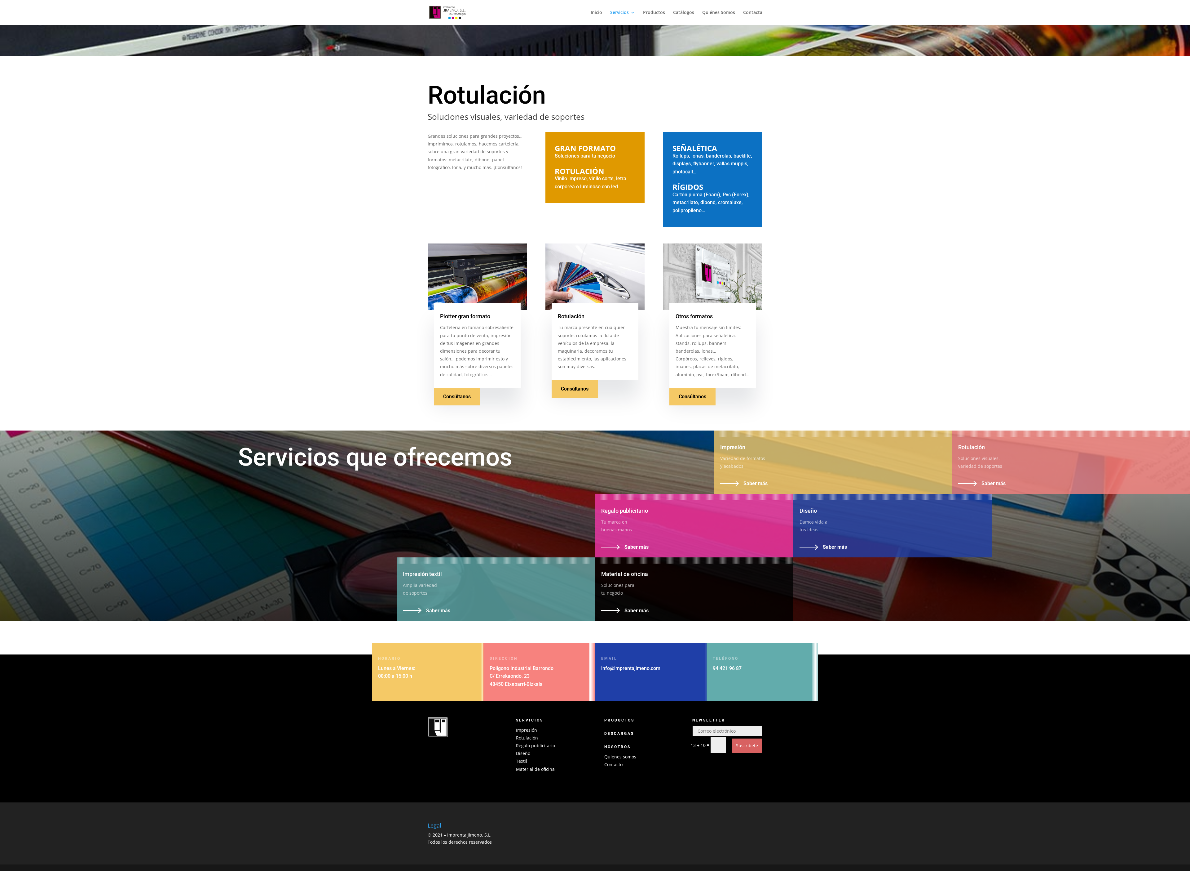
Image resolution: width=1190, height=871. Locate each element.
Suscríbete (747, 745)
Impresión (526, 730)
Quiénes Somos (718, 12)
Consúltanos (457, 397)
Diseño (523, 753)
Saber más (755, 483)
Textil (521, 761)
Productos (654, 12)
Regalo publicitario (535, 745)
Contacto (613, 764)
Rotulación (527, 738)
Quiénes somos (620, 757)
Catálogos (683, 12)
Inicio (596, 12)
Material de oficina (535, 769)
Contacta (752, 12)
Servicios (619, 12)
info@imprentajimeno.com (630, 668)
